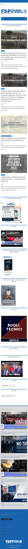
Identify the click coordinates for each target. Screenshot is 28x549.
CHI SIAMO (3, 522)
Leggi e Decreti (4, 534)
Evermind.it (16, 547)
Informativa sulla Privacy (5, 531)
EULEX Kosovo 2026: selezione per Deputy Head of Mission (12, 504)
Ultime (2, 454)
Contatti (2, 525)
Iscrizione (3, 528)
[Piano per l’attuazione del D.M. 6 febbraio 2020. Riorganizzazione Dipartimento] (14, 124)
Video (2, 478)
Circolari (2, 503)
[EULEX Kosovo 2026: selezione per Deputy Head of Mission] (14, 493)
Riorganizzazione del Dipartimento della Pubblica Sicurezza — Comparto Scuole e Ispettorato (13, 179)
